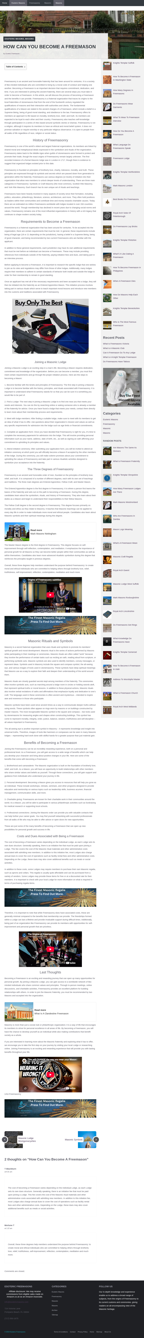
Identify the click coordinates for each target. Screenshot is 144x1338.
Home (4, 3)
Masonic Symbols (73, 1139)
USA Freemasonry (12, 1094)
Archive (54, 1310)
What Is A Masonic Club (113, 348)
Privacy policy (83, 1332)
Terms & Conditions (61, 1332)
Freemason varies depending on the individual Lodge (50, 842)
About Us (107, 1332)
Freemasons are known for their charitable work (44, 799)
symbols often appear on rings (36, 708)
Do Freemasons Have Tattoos (116, 361)
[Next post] (96, 1139)
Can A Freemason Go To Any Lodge (119, 353)
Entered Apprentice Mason (52, 285)
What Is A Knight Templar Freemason (119, 357)
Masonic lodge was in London (44, 160)
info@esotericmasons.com (16, 1302)
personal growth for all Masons (18, 552)
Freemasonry (34, 3)
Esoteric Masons (18, 3)
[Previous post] (4, 1139)
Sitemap (55, 1315)
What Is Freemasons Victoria (116, 344)
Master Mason (84, 482)
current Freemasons (60, 238)
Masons (59, 3)
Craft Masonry (47, 184)
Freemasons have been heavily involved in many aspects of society (34, 194)
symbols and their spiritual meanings (29, 516)
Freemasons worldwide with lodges (50, 204)
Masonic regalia (88, 869)
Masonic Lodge (20, 368)
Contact (72, 1332)
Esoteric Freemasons (13, 53)
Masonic (47, 3)
